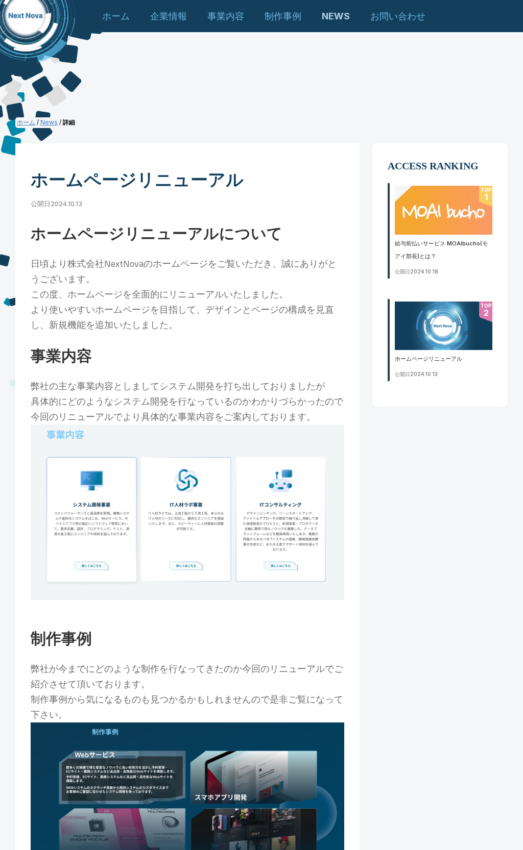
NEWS (336, 16)
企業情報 (168, 16)
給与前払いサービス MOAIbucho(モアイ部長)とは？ (441, 250)
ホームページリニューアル (428, 358)
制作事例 (283, 16)
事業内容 (225, 16)
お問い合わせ (397, 16)
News (49, 122)
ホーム (116, 16)
